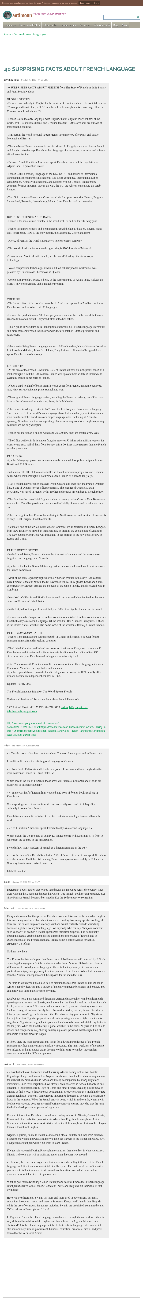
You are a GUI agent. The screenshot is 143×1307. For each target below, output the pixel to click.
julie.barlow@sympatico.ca (22, 711)
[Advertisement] (32, 51)
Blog (115, 25)
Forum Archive (22, 34)
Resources (85, 25)
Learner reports (68, 25)
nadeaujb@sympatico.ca (74, 707)
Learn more (85, 3)
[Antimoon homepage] (34, 15)
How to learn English (29, 25)
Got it (96, 3)
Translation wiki (102, 25)
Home (7, 34)
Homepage (10, 25)
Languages (39, 34)
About (124, 25)
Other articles (50, 25)
